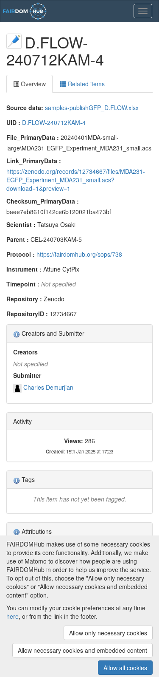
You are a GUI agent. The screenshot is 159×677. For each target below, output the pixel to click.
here (12, 616)
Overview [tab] (32, 83)
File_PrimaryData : (32, 137)
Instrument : (24, 269)
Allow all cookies (125, 667)
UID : (13, 122)
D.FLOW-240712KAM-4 (54, 122)
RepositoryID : (27, 313)
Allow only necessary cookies (108, 633)
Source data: (24, 107)
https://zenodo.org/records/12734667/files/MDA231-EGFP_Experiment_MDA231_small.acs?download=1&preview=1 (75, 180)
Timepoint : (22, 284)
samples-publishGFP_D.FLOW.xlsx (92, 107)
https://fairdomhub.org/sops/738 (79, 254)
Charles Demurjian (48, 387)
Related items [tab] (85, 83)
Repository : (24, 299)
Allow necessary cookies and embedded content (82, 650)
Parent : (17, 239)
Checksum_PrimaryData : (42, 201)
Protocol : (20, 254)
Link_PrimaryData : (33, 160)
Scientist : (21, 224)
